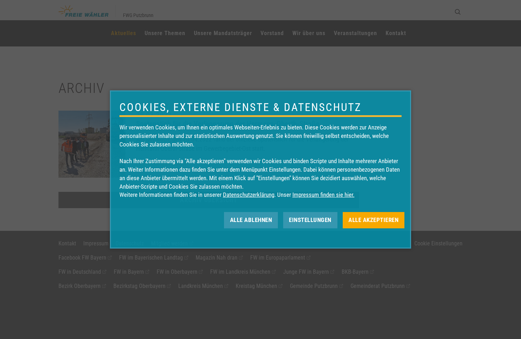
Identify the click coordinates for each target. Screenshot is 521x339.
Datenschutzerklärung (248, 194)
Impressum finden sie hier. (323, 194)
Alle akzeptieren (373, 219)
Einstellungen (310, 219)
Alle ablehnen (251, 219)
